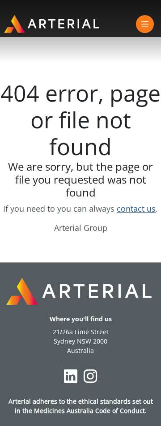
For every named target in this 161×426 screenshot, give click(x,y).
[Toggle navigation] (145, 24)
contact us (136, 208)
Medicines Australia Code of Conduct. (90, 410)
